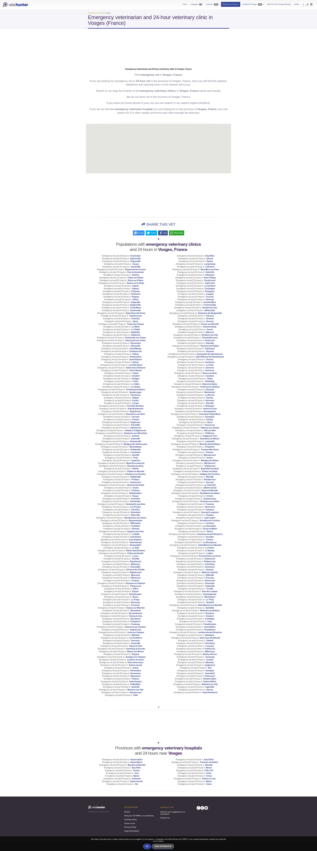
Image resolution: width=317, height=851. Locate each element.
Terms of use (129, 823)
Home (185, 4)
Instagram (311, 4)
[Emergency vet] (15, 5)
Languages (195, 4)
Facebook (303, 4)
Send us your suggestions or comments (172, 813)
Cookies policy (130, 819)
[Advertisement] (158, 50)
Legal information (131, 831)
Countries (211, 4)
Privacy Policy (130, 827)
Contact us (165, 818)
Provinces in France (230, 4)
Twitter (307, 4)
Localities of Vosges (251, 4)
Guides (296, 4)
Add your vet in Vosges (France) (279, 4)
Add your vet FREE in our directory (139, 816)
